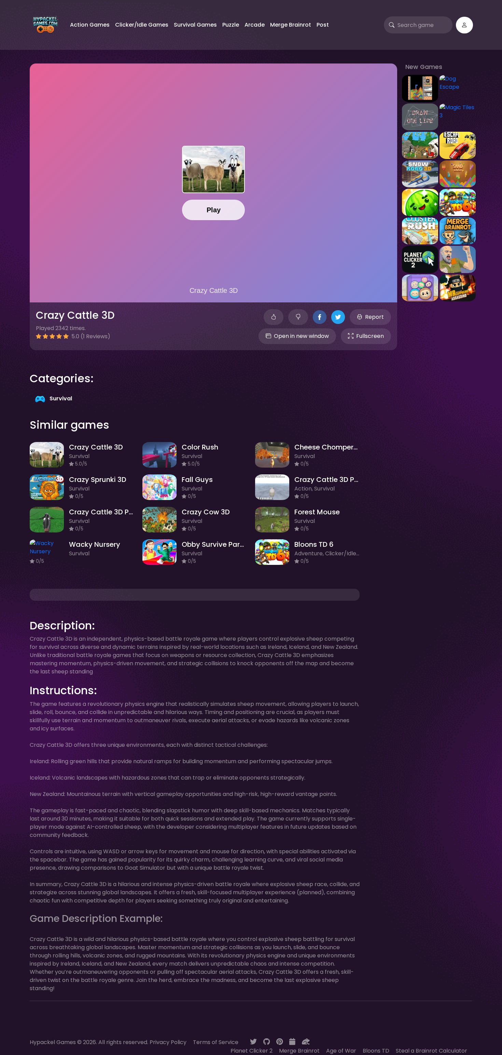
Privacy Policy (168, 1042)
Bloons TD (376, 1051)
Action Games (90, 25)
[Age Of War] (420, 145)
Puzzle (230, 25)
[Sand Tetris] (420, 88)
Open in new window (301, 336)
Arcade (255, 25)
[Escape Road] (458, 145)
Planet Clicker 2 (252, 1051)
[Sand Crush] (458, 173)
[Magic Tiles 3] (458, 111)
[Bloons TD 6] (458, 202)
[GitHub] (266, 1041)
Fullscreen (370, 336)
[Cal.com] (292, 1041)
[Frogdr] (306, 1041)
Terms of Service (215, 1042)
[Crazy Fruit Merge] (420, 202)
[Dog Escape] (458, 83)
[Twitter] (253, 1041)
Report (374, 317)
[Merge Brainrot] (458, 230)
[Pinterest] (279, 1041)
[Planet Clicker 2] (420, 259)
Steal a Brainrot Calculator (431, 1051)
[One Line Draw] (420, 116)
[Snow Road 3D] (420, 173)
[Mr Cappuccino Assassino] (458, 287)
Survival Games (195, 25)
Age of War (341, 1051)
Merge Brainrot (290, 25)
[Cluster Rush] (420, 230)
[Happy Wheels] (458, 259)
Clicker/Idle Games (141, 25)
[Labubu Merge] (420, 287)
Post (323, 25)
